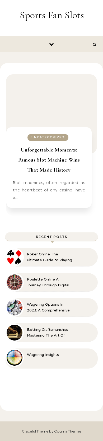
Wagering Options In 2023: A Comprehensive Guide (48, 307)
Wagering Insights (43, 354)
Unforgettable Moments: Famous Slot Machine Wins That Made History (49, 160)
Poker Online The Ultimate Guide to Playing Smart (49, 257)
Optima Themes (67, 431)
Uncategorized (47, 137)
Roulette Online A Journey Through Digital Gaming (48, 282)
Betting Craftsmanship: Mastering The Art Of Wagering (47, 332)
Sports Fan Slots (52, 15)
